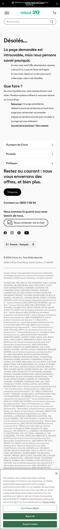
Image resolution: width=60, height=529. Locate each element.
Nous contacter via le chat (29, 222)
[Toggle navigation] (7, 13)
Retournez (16, 104)
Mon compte (42, 125)
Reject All (30, 516)
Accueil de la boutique (22, 125)
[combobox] (30, 22)
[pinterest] (19, 232)
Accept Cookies (30, 524)
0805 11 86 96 (28, 202)
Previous (3, 3)
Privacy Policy (48, 502)
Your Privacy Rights (30, 508)
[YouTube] (26, 232)
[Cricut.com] (30, 13)
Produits (11, 153)
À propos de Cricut (17, 144)
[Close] (56, 473)
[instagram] (12, 232)
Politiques (11, 163)
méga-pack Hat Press (34, 2)
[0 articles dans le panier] (53, 13)
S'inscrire (12, 192)
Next (57, 3)
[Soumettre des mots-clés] (52, 22)
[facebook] (5, 232)
